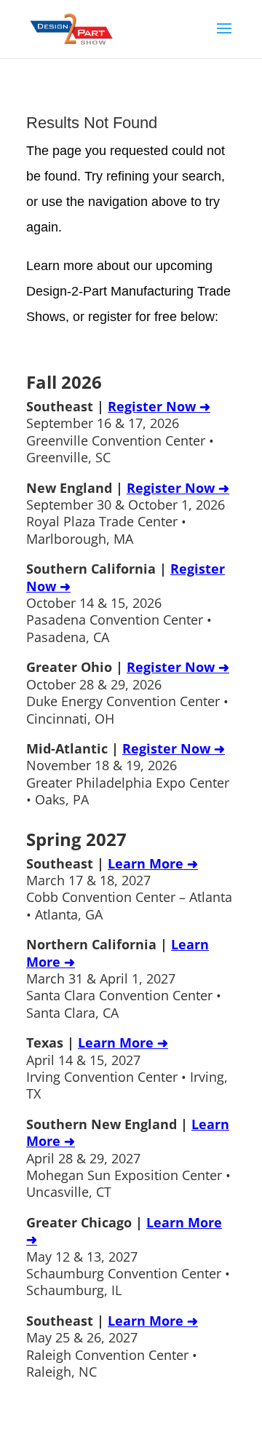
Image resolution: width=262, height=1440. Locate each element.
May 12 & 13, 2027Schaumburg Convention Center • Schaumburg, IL (128, 1256)
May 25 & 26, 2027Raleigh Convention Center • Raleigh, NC (112, 1346)
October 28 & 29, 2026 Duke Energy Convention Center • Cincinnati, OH (127, 692)
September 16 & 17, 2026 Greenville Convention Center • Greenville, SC (120, 431)
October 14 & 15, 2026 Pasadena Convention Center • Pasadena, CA (125, 603)
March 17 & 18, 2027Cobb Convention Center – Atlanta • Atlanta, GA (129, 889)
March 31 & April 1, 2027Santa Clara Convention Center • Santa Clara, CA (123, 978)
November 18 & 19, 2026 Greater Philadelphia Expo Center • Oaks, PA (127, 774)
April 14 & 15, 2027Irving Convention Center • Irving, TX (127, 1068)
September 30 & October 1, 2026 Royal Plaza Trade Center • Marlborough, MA (127, 513)
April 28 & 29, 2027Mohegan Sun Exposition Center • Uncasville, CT (128, 1158)
